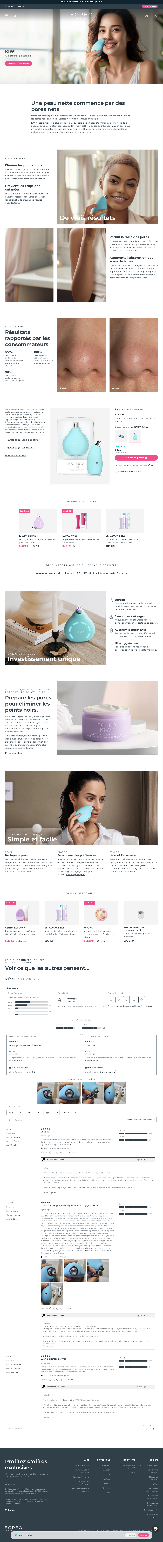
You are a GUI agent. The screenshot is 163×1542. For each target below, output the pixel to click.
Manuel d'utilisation (15, 455)
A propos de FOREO (149, 1465)
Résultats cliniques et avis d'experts (105, 573)
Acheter (143, 1535)
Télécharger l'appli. (75, 874)
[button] (155, 1529)
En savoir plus (13, 753)
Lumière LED (72, 573)
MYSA (155, 1484)
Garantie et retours (80, 1477)
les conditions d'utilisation (30, 1501)
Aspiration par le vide (48, 573)
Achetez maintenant (19, 63)
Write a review (138, 409)
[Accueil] (81, 16)
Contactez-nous (82, 1465)
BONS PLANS (150, 6)
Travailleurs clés (151, 1510)
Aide (133, 1472)
